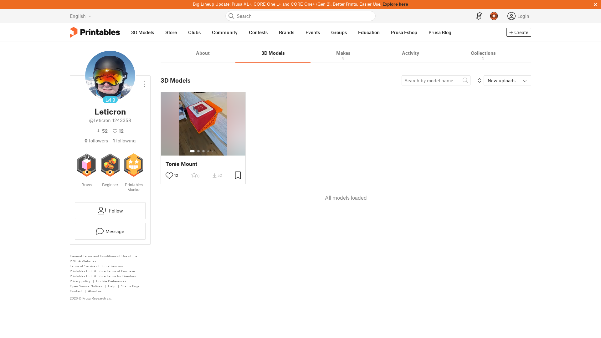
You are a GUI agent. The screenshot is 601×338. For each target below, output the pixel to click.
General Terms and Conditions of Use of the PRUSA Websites (103, 258)
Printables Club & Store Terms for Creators (103, 276)
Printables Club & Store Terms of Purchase (102, 271)
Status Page (130, 286)
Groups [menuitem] (339, 32)
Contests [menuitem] (258, 32)
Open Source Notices (86, 286)
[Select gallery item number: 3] (203, 151)
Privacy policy (80, 281)
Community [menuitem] (225, 32)
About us (94, 291)
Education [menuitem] (369, 32)
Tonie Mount (181, 164)
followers (96, 140)
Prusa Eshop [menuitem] (404, 32)
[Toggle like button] (169, 175)
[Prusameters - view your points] (494, 16)
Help (111, 286)
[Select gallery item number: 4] (208, 151)
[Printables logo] (95, 32)
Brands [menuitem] (286, 32)
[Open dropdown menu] (144, 81)
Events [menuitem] (313, 32)
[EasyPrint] (479, 16)
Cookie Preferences (111, 281)
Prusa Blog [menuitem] (440, 32)
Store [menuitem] (171, 32)
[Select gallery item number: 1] (192, 151)
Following (124, 140)
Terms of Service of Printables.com (96, 266)
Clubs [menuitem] (194, 32)
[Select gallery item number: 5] (213, 151)
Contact (76, 291)
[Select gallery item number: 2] (198, 151)
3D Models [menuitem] (142, 32)
